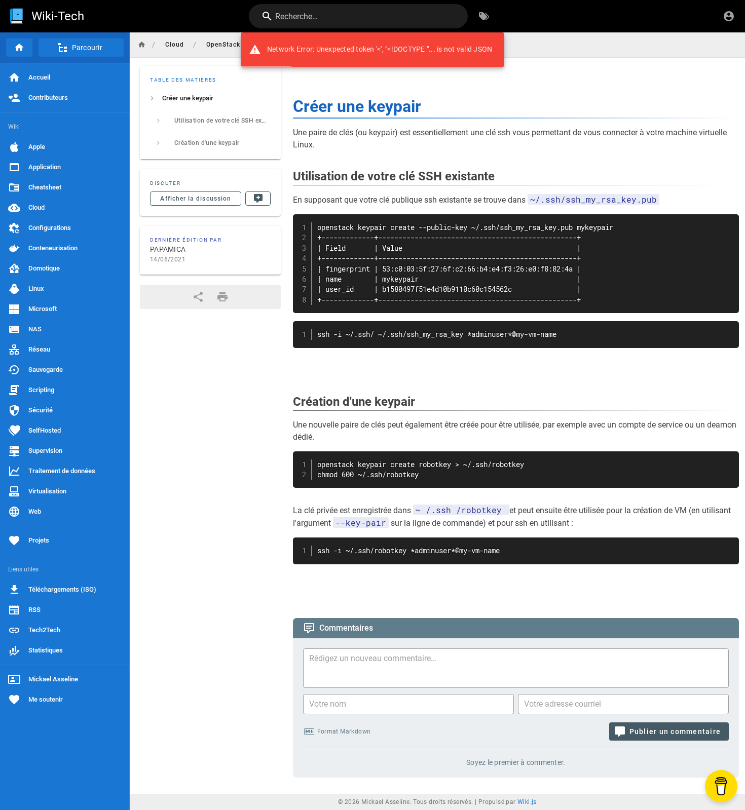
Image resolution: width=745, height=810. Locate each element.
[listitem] (210, 98)
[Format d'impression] (222, 297)
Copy (727, 223)
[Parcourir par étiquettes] (484, 16)
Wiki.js (527, 801)
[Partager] (198, 297)
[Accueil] (19, 47)
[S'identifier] (729, 16)
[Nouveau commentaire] (258, 198)
